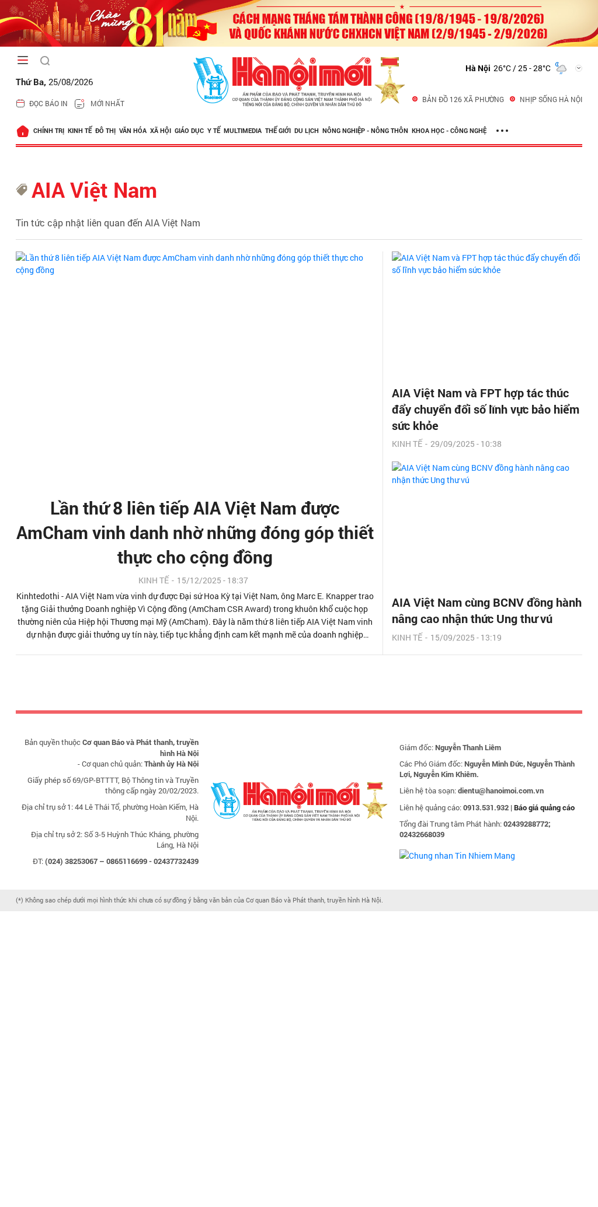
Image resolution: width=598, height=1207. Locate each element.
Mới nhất (107, 103)
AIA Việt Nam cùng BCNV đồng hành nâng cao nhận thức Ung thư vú (487, 610)
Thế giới (278, 130)
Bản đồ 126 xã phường (463, 99)
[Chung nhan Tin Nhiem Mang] (457, 854)
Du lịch (306, 130)
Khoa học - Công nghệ (449, 130)
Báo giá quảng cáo (544, 807)
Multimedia (243, 130)
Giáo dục (189, 130)
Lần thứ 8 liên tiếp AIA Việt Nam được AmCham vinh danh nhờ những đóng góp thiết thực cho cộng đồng (195, 532)
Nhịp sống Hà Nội (551, 99)
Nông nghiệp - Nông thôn (365, 130)
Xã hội (160, 130)
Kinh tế (80, 130)
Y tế (213, 130)
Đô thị (105, 130)
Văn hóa (133, 130)
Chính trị (48, 130)
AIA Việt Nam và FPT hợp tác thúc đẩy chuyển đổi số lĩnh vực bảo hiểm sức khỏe (485, 409)
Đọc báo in (48, 103)
